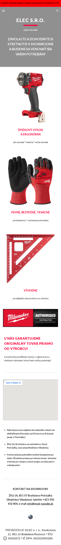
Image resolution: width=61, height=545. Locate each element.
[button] (3, 11)
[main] (30, 37)
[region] (30, 3)
